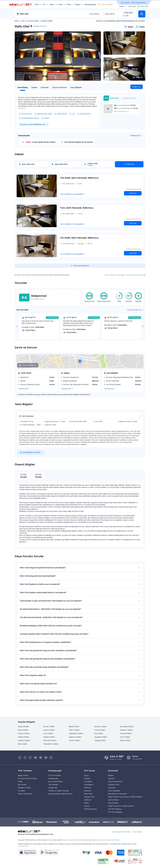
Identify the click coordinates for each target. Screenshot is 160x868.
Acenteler (132, 6)
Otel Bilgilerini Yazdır (31, 452)
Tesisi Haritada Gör (29, 365)
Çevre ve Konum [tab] (59, 87)
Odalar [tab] (34, 87)
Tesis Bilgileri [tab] (76, 87)
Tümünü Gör (135, 136)
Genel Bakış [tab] (22, 87)
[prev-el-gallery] (18, 56)
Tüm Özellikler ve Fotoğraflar (71, 194)
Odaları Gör (136, 87)
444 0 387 (144, 6)
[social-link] (19, 757)
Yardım (122, 6)
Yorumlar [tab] (45, 87)
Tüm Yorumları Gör (134, 310)
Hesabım (127, 2)
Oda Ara (130, 164)
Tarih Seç (132, 193)
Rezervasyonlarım (140, 2)
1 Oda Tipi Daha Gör (81, 266)
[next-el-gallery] (97, 56)
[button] (141, 13)
